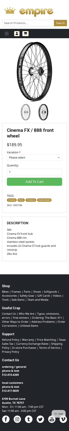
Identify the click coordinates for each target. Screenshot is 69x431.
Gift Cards (43, 296)
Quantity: (13, 165)
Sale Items (18, 300)
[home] (32, 11)
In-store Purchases (24, 348)
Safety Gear (27, 296)
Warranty (28, 340)
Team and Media (37, 300)
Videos (57, 296)
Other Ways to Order (15, 322)
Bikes (5, 292)
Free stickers (21, 318)
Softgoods (50, 292)
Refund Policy (10, 340)
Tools (5, 300)
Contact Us (9, 314)
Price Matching (46, 340)
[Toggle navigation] (6, 33)
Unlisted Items (29, 326)
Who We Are (26, 314)
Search (60, 23)
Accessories (9, 296)
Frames (16, 292)
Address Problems (43, 322)
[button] (25, 112)
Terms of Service (49, 348)
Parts (27, 292)
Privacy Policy (10, 352)
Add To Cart (34, 181)
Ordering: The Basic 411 (47, 318)
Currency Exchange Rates (32, 344)
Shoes (37, 292)
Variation (14, 152)
